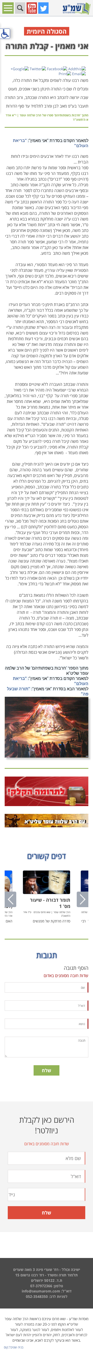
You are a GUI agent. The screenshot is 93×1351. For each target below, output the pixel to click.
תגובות (46, 955)
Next (82, 899)
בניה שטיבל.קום (13, 1347)
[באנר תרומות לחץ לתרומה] (46, 791)
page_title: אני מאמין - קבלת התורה (46, 674)
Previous (10, 899)
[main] (46, 565)
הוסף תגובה (76, 967)
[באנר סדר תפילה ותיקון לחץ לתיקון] (46, 820)
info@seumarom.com (41, 1291)
